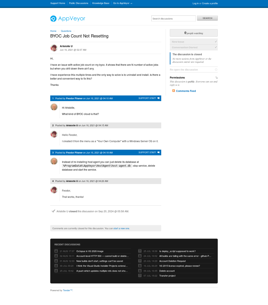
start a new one (121, 228)
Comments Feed (186, 91)
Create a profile (210, 3)
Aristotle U (66, 46)
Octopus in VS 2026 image (89, 251)
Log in (196, 3)
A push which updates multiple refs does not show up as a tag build (102, 270)
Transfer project (167, 275)
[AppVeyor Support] (67, 21)
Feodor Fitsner (74, 98)
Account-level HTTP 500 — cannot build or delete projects (102, 255)
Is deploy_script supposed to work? (177, 251)
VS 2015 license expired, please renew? (179, 265)
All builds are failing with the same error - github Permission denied (185, 255)
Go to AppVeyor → (122, 3)
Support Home (57, 3)
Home (53, 30)
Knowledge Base (100, 3)
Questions (66, 30)
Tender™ (67, 290)
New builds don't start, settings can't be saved (99, 261)
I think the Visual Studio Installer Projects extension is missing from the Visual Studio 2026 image (102, 265)
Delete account (167, 270)
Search (207, 18)
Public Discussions (78, 3)
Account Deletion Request (172, 261)
